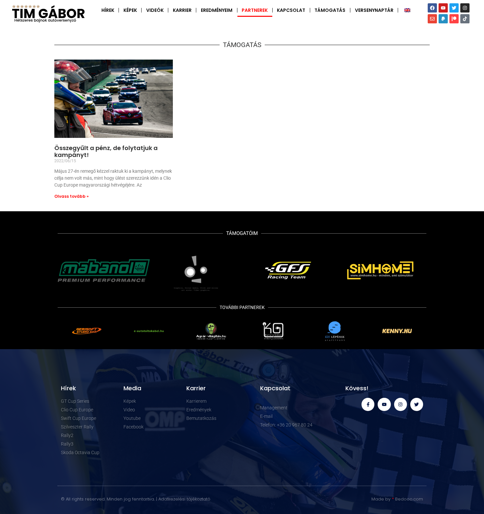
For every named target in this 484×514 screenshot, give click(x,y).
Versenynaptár (374, 10)
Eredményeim (216, 10)
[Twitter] (454, 8)
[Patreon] (454, 18)
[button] (64, 270)
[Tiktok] (465, 18)
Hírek (107, 10)
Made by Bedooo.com (397, 499)
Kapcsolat (291, 10)
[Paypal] (443, 18)
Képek (130, 10)
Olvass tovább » (71, 196)
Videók (155, 10)
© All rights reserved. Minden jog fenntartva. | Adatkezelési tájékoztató (135, 499)
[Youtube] (443, 8)
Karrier (182, 10)
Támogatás (329, 10)
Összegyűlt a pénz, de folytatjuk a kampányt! (106, 151)
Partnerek (255, 10)
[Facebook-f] (368, 404)
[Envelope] (432, 18)
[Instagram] (465, 8)
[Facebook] (432, 8)
